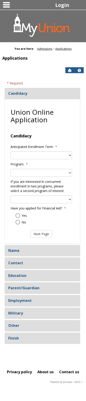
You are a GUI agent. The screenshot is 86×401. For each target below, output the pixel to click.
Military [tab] (15, 313)
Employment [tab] (20, 300)
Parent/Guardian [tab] (23, 287)
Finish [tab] (13, 338)
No (24, 222)
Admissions (44, 49)
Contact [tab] (15, 262)
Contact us (69, 371)
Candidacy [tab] (17, 93)
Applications (63, 49)
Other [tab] (13, 325)
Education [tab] (17, 275)
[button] (79, 70)
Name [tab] (13, 250)
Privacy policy (19, 371)
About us (45, 371)
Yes (24, 215)
